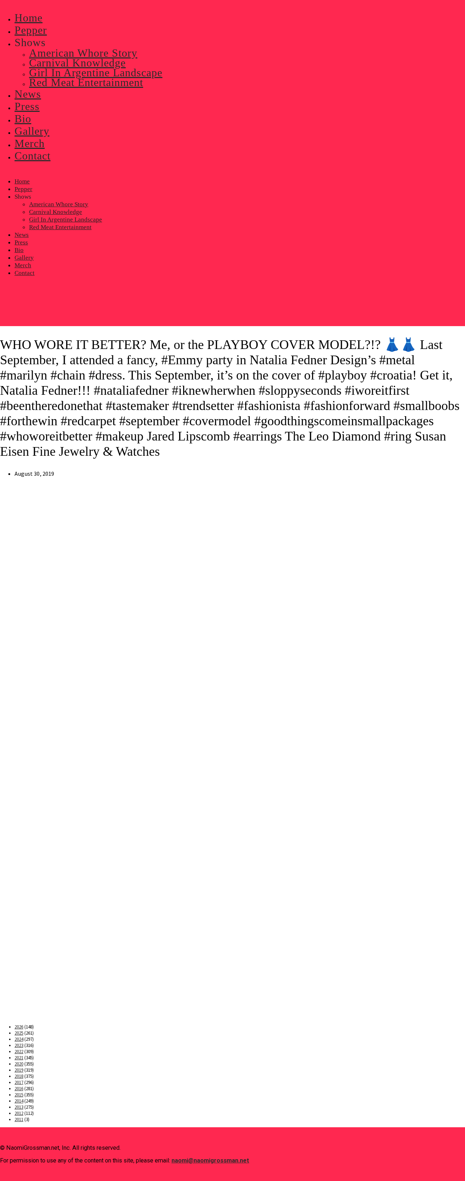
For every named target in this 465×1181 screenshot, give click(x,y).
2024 (19, 1039)
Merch (23, 265)
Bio (19, 250)
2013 (19, 1107)
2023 (19, 1045)
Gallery (24, 257)
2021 (19, 1058)
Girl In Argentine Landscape (65, 219)
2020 (19, 1064)
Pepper (23, 189)
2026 (19, 1027)
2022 (19, 1051)
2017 (19, 1082)
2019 (19, 1070)
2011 (19, 1119)
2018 (19, 1076)
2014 (19, 1101)
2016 (19, 1088)
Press (21, 242)
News (22, 234)
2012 (19, 1113)
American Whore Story (58, 204)
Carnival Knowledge (55, 211)
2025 (19, 1033)
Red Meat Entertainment (60, 227)
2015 (19, 1095)
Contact (25, 272)
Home (22, 181)
